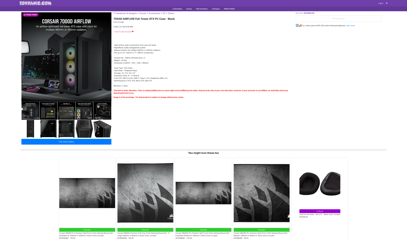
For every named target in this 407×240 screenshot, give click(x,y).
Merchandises (202, 9)
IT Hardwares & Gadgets (125, 13)
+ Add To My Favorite (124, 32)
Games (189, 9)
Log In (380, 3)
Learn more (350, 25)
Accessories (154, 13)
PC (164, 13)
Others (171, 13)
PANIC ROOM (229, 9)
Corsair (142, 13)
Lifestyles (216, 9)
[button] (387, 3)
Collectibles (177, 9)
